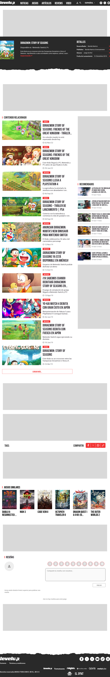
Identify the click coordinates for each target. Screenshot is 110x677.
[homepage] (7, 2)
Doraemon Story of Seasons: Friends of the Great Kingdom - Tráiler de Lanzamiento (56, 131)
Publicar (99, 585)
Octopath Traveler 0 (60, 513)
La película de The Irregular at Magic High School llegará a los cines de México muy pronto (101, 191)
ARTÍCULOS (46, 3)
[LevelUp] (47, 669)
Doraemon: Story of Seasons (34, 43)
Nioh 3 (23, 512)
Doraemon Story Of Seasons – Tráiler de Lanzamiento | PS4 (54, 205)
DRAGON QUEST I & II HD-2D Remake (80, 515)
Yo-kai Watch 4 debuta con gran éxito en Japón (56, 305)
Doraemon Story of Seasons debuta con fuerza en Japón (54, 329)
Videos (46, 121)
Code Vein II (43, 512)
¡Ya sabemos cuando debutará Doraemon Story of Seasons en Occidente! (54, 284)
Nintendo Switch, (39, 47)
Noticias (46, 172)
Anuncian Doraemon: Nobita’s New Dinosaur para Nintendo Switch (55, 231)
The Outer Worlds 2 (95, 513)
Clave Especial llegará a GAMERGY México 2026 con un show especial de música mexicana (101, 255)
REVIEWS (59, 3)
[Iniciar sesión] (77, 3)
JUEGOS (35, 3)
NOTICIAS (24, 3)
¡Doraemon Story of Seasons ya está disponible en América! (56, 256)
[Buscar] (80, 3)
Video (68, 3)
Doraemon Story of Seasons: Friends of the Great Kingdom (56, 155)
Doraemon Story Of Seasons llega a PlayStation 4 (54, 180)
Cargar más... (37, 371)
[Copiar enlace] (103, 445)
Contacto (3, 663)
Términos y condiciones (17, 663)
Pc (48, 47)
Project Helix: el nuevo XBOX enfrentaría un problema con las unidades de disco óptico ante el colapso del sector (101, 218)
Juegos (46, 347)
